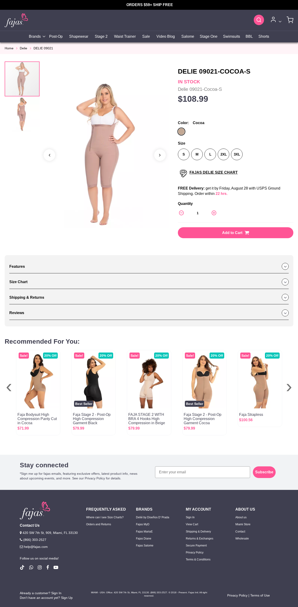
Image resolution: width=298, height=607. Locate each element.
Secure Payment (196, 545)
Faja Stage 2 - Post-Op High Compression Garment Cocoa (202, 419)
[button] (22, 114)
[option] (181, 131)
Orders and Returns (98, 524)
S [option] (184, 154)
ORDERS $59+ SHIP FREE (149, 5)
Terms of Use (260, 595)
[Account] (275, 20)
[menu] (149, 36)
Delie (23, 48)
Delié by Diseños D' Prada (152, 517)
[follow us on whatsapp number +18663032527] (31, 567)
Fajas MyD (142, 524)
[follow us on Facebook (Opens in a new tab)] (47, 567)
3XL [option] (237, 154)
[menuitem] (35, 36)
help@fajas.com (36, 547)
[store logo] (16, 20)
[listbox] (235, 132)
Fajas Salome (144, 545)
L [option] (210, 154)
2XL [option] (223, 154)
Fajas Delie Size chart (214, 172)
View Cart (192, 524)
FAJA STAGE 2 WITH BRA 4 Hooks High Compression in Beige (146, 419)
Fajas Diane (143, 538)
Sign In (190, 517)
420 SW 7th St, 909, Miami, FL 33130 (50, 533)
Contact (240, 531)
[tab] (149, 267)
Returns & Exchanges (199, 538)
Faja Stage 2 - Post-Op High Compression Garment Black (92, 419)
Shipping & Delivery (198, 531)
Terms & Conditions (198, 559)
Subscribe (264, 472)
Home (9, 48)
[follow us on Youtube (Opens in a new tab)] (56, 567)
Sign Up (67, 598)
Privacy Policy (194, 552)
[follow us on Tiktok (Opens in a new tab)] (22, 567)
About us (241, 517)
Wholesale (242, 538)
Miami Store (243, 524)
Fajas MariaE (144, 531)
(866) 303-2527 (34, 540)
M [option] (197, 154)
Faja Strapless (251, 415)
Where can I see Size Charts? (105, 517)
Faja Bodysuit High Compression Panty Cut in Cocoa (37, 419)
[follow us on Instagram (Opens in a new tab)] (40, 567)
